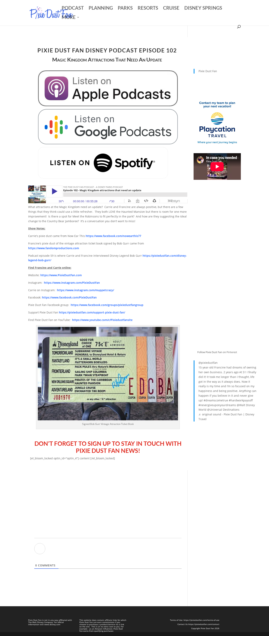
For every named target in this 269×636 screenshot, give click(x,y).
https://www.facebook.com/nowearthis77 (113, 236)
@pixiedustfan (208, 363)
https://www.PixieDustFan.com (61, 275)
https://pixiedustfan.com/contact (203, 624)
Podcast (73, 9)
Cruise (171, 9)
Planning (101, 9)
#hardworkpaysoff (241, 400)
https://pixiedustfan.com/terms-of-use (201, 620)
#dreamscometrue (216, 400)
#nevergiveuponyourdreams (217, 405)
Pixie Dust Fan (208, 71)
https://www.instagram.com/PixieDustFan (72, 282)
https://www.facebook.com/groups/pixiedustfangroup (107, 305)
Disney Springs (203, 9)
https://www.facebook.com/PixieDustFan (69, 297)
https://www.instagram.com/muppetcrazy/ (85, 290)
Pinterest (231, 352)
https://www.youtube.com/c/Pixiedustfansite (102, 320)
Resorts (148, 9)
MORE (69, 18)
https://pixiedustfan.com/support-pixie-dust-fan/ (92, 312)
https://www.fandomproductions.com (53, 248)
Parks (125, 9)
